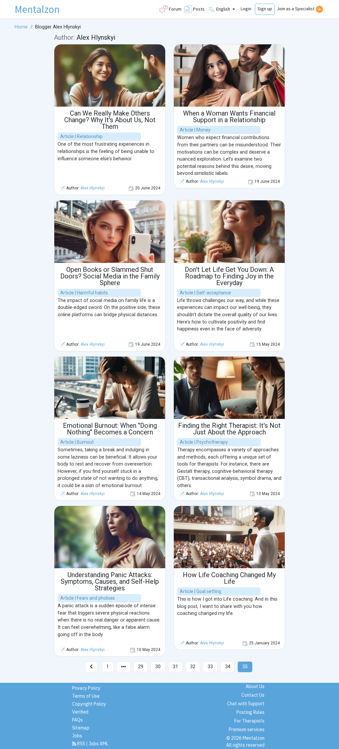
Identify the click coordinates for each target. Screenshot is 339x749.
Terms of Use (86, 696)
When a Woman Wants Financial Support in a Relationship (229, 116)
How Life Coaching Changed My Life (229, 578)
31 (175, 667)
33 (210, 667)
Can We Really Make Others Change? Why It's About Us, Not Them (110, 119)
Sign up (265, 9)
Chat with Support (246, 704)
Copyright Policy (89, 704)
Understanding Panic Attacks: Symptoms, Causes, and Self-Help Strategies (110, 581)
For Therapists (249, 721)
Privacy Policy (86, 688)
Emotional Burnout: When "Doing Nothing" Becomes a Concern (110, 429)
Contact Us (253, 695)
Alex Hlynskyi (92, 188)
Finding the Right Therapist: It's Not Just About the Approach (229, 429)
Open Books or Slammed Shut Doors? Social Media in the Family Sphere (110, 276)
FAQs (77, 720)
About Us (255, 686)
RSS (81, 744)
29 (140, 667)
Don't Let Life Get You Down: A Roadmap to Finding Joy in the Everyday (229, 276)
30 (158, 667)
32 (192, 667)
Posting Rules (250, 712)
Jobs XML (99, 744)
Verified (80, 712)
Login (246, 9)
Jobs (77, 736)
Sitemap (80, 728)
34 (227, 667)
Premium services (247, 729)
